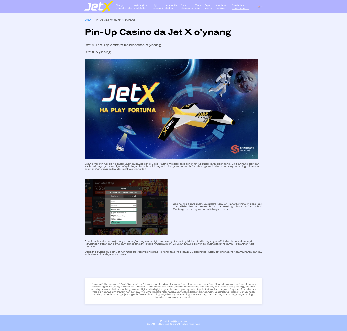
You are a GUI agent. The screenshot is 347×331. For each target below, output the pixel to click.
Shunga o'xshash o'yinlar (124, 6)
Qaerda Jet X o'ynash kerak (238, 6)
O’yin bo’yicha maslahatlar (140, 6)
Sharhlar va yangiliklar (220, 6)
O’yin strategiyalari (187, 6)
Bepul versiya (208, 6)
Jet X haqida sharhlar (171, 6)
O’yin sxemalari (158, 6)
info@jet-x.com (177, 321)
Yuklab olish (198, 6)
